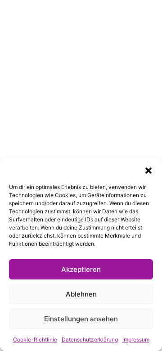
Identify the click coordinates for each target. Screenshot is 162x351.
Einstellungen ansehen (81, 319)
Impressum (135, 339)
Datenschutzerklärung (90, 339)
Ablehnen (81, 294)
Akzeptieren (81, 269)
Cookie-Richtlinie (35, 339)
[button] (148, 169)
